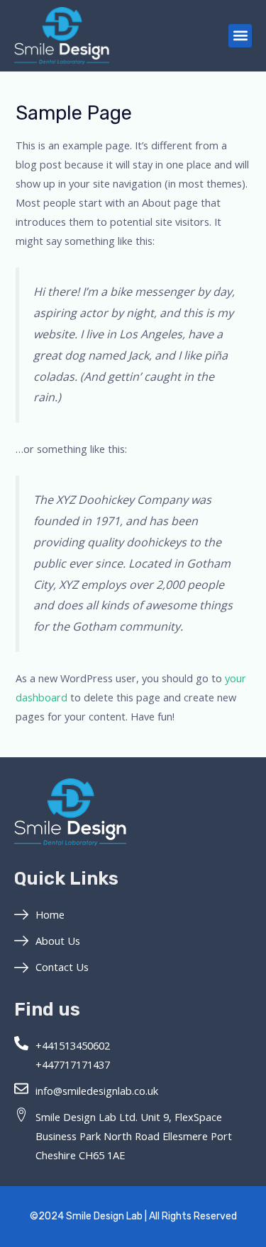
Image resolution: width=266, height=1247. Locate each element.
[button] (240, 35)
